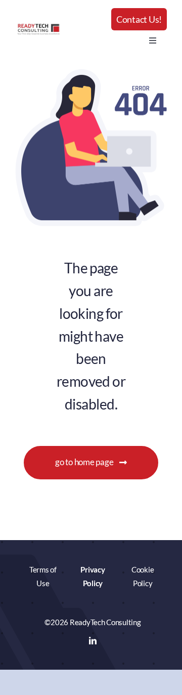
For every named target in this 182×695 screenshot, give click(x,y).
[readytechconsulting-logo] (38, 27)
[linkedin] (93, 640)
